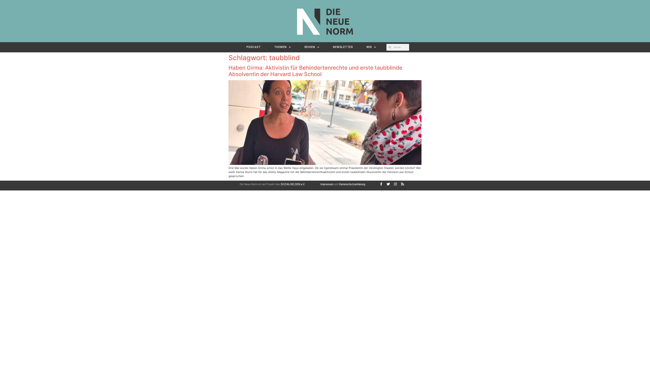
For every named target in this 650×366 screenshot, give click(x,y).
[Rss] (402, 184)
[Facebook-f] (381, 184)
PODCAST (253, 47)
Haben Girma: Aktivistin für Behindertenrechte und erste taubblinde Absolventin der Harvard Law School (315, 70)
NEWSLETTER (343, 47)
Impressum (326, 184)
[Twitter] (388, 184)
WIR (369, 47)
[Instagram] (395, 184)
